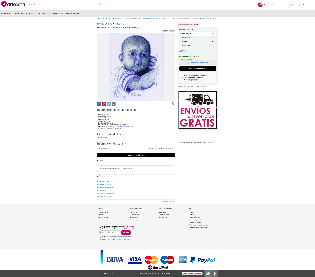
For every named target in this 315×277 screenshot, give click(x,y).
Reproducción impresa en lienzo (188, 24)
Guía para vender (164, 214)
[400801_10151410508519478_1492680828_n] (136, 67)
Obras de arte (106, 18)
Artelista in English (103, 217)
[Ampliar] (173, 105)
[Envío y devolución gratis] (198, 110)
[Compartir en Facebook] (99, 104)
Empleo (100, 214)
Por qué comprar (134, 212)
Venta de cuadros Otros (105, 187)
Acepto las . (116, 237)
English (290, 5)
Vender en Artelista (271, 5)
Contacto (191, 214)
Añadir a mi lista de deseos (199, 62)
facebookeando (120, 126)
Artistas (29, 13)
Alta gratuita (300, 5)
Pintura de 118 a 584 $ (104, 184)
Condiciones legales (195, 222)
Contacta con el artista (136, 155)
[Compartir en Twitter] (109, 104)
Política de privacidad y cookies (198, 225)
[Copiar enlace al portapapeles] (114, 104)
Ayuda (282, 5)
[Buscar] (99, 4)
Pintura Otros (127, 18)
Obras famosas (56, 13)
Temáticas (18, 13)
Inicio (98, 18)
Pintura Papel (136, 18)
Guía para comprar (134, 214)
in (112, 273)
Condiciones (126, 239)
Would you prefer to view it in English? (205, 18)
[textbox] (65, 4)
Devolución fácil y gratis (193, 77)
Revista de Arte (72, 13)
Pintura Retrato (146, 18)
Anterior (165, 30)
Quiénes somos (103, 212)
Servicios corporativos (135, 220)
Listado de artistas (194, 217)
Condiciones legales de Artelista (120, 237)
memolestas (110, 126)
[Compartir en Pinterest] (104, 104)
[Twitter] (208, 273)
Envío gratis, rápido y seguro (195, 75)
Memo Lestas (156, 18)
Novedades (6, 13)
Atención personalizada (193, 80)
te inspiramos (209, 142)
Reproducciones (116, 18)
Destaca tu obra (163, 217)
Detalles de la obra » (186, 59)
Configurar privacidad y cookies (198, 227)
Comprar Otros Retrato (104, 196)
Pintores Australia (103, 181)
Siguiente (171, 30)
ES (98, 273)
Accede (310, 5)
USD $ (204, 86)
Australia (119, 23)
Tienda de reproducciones (197, 220)
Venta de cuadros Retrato (105, 193)
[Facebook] (214, 273)
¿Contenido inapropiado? (167, 201)
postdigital (129, 126)
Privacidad (119, 239)
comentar (129, 169)
